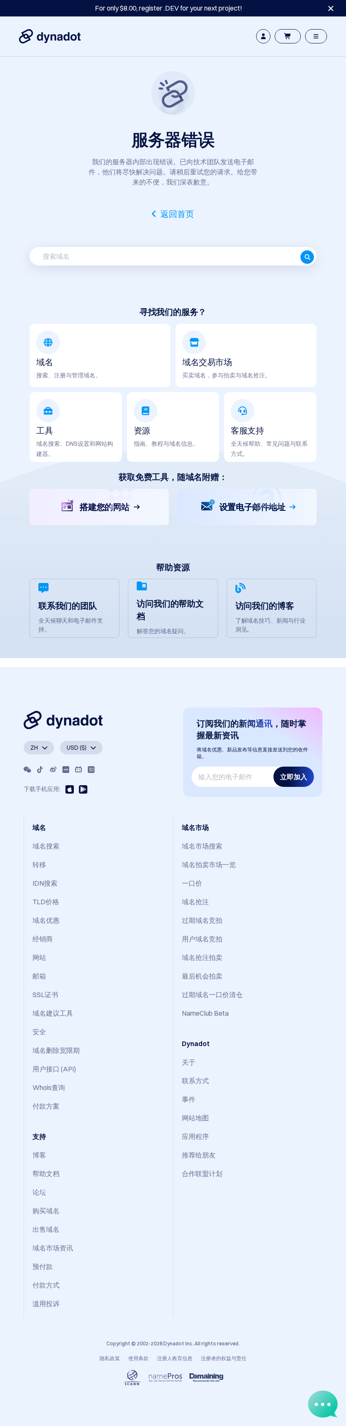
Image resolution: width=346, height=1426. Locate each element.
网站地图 (195, 1118)
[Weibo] (53, 769)
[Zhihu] (91, 769)
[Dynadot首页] (50, 36)
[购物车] (288, 36)
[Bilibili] (78, 769)
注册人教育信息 (174, 1358)
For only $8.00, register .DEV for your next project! (168, 8)
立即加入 (293, 777)
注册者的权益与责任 (223, 1358)
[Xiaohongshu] (65, 769)
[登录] (263, 36)
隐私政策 (110, 1358)
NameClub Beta (205, 1013)
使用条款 (138, 1358)
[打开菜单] (316, 36)
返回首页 (177, 214)
